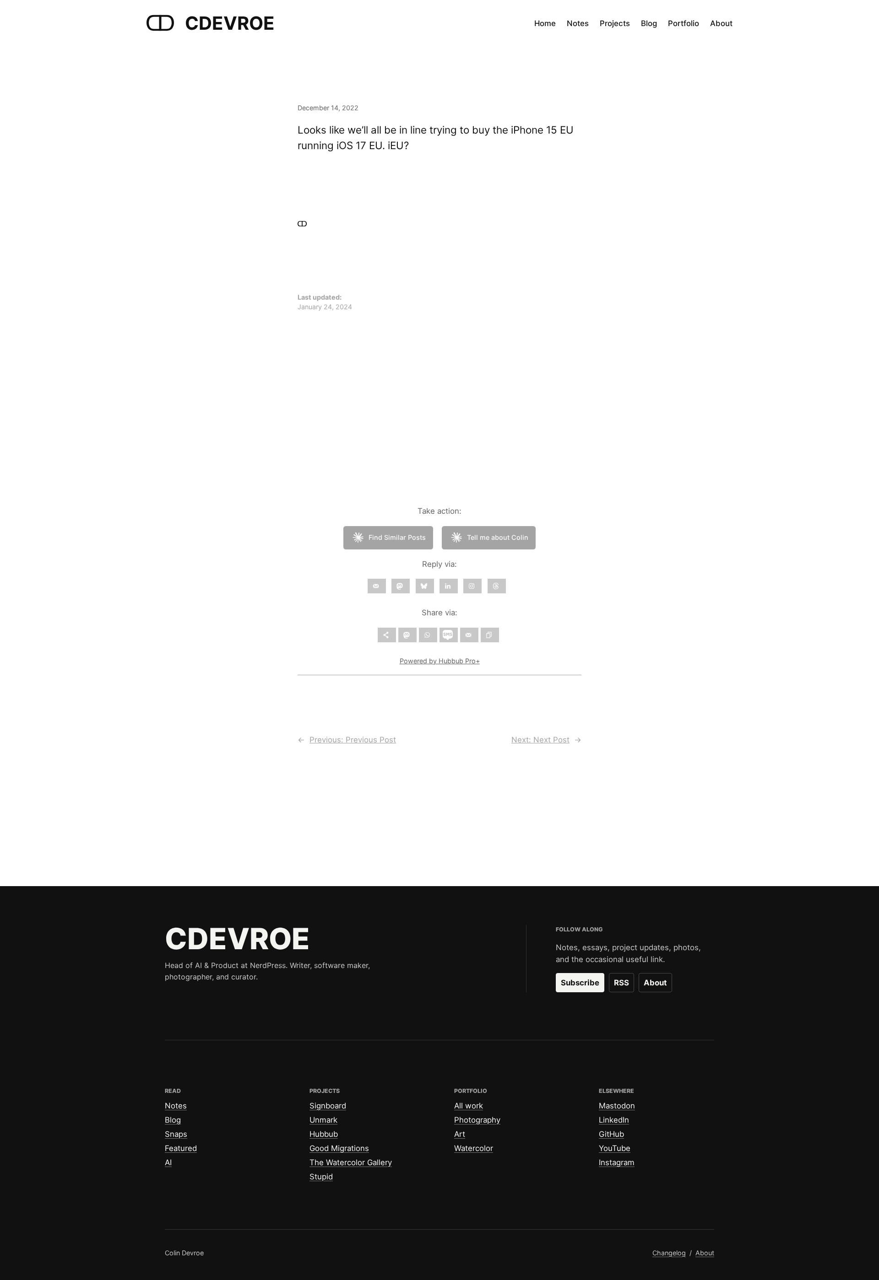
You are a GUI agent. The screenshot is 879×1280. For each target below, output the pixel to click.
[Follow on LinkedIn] (449, 586)
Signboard (327, 1105)
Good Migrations (339, 1148)
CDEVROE (230, 23)
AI (168, 1162)
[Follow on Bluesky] (425, 586)
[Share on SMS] (449, 635)
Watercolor (473, 1148)
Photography (477, 1119)
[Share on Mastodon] (407, 635)
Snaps (176, 1134)
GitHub (611, 1134)
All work (468, 1105)
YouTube (614, 1148)
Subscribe (580, 982)
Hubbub (323, 1134)
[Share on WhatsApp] (428, 635)
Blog (173, 1119)
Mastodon (617, 1105)
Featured (181, 1148)
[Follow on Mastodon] (400, 586)
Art (459, 1134)
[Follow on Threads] (497, 586)
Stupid (321, 1176)
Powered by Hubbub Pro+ (440, 661)
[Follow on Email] (377, 586)
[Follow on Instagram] (472, 586)
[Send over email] (469, 635)
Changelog (669, 1253)
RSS (621, 982)
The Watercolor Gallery (350, 1162)
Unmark (323, 1119)
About (655, 982)
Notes (176, 1105)
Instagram (617, 1162)
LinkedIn (614, 1119)
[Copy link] (490, 635)
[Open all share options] (387, 635)
